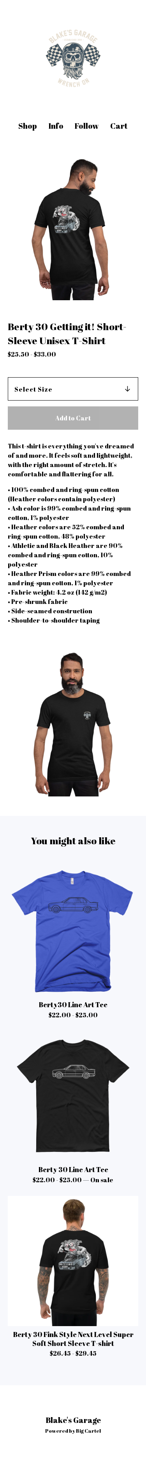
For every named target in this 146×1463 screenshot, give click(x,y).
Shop (27, 126)
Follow (86, 126)
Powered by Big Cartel (73, 1430)
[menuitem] (28, 126)
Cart (119, 126)
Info (55, 126)
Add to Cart (73, 418)
